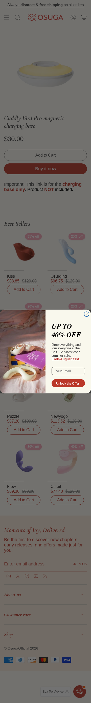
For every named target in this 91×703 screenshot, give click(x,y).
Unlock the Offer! (68, 383)
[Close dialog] (86, 314)
